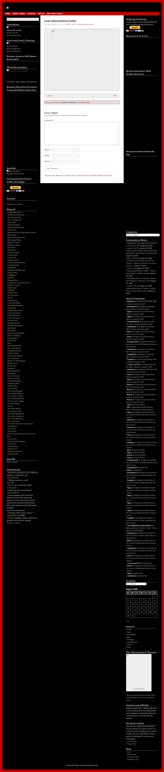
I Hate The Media (14, 303)
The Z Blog (11, 429)
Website (47, 161)
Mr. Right (130, 639)
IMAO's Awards (12, 462)
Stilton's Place (13, 386)
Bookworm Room (14, 245)
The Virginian (12, 426)
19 (142, 608)
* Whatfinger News (14, 212)
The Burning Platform (15, 393)
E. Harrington (12, 488)
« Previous (50, 96)
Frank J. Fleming (18, 14)
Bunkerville (12, 250)
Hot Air (10, 298)
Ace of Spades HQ (14, 220)
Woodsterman (13, 454)
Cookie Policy (132, 741)
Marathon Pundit (14, 323)
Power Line (12, 366)
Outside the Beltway (15, 356)
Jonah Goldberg (13, 493)
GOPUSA (11, 290)
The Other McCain (14, 409)
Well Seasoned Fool (15, 451)
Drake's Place (13, 273)
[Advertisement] (16, 128)
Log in (129, 752)
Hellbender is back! (14, 30)
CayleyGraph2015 (134, 364)
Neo (9, 343)
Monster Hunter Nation (16, 333)
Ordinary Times (13, 353)
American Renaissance (16, 227)
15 (155, 604)
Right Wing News (14, 371)
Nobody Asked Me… (15, 346)
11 (137, 604)
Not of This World (14, 348)
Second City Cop (14, 376)
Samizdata (11, 373)
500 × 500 (71, 24)
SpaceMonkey (132, 642)
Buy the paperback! (14, 35)
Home (8, 14)
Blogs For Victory (14, 242)
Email (47, 155)
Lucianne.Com (13, 320)
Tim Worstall (12, 439)
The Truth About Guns (16, 419)
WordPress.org (132, 759)
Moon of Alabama (14, 336)
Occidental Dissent (14, 351)
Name (47, 150)
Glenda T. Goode (14, 285)
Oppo (129, 632)
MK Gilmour (12, 330)
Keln (128, 637)
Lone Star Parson (14, 318)
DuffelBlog (11, 275)
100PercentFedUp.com (16, 215)
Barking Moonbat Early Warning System (22, 232)
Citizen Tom (12, 257)
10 (133, 604)
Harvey (129, 645)
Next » (115, 96)
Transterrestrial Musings (17, 441)
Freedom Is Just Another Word (19, 283)
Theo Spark (12, 431)
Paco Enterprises (14, 358)
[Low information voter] (82, 60)
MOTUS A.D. (12, 341)
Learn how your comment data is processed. (94, 175)
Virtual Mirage (13, 446)
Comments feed (133, 757)
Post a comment (52, 102)
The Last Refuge (14, 403)
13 (146, 604)
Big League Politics (14, 240)
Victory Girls (12, 444)
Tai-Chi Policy (12, 388)
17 (133, 608)
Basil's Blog (12, 235)
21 (150, 608)
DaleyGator (12, 268)
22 (155, 608)
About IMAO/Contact (55, 14)
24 (133, 612)
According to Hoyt (14, 217)
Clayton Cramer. (13, 260)
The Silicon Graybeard (16, 416)
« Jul (127, 621)
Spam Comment (14, 523)
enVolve (10, 278)
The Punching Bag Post (16, 414)
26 (142, 612)
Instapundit (12, 308)
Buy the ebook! (12, 33)
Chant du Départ (14, 252)
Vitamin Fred (12, 449)
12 (142, 604)
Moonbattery (12, 338)
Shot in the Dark (14, 378)
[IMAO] (8, 8)
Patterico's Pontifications (17, 361)
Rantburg (11, 368)
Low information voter (85, 24)
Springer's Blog (13, 383)
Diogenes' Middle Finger (17, 270)
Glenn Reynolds (12, 478)
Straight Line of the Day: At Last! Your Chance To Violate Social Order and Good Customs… (141, 263)
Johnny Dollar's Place (15, 310)
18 (137, 608)
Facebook (31, 14)
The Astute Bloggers (15, 391)
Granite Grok (12, 293)
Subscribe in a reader (14, 204)
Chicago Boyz (12, 255)
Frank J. (130, 629)
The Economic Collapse (16, 401)
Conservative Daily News (17, 263)
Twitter (41, 14)
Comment (49, 120)
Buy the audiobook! (14, 51)
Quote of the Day (133, 248)
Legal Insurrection (14, 313)
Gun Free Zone (13, 295)
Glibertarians (12, 288)
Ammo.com (12, 230)
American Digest (14, 225)
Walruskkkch (131, 634)
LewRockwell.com (14, 315)
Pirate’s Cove (12, 363)
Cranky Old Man (13, 265)
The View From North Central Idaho (20, 424)
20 (146, 608)
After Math (11, 222)
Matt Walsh (12, 328)
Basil (129, 647)
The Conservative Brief (16, 398)
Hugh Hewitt (12, 300)
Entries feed (131, 754)
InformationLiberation (15, 305)
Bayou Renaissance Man (16, 237)
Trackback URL (83, 102)
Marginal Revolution (15, 325)
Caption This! (131, 268)
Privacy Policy (131, 744)
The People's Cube (14, 411)
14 (151, 604)
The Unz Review (13, 421)
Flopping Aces (13, 280)
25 (137, 612)
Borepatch (11, 247)
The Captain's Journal (15, 396)
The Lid (10, 406)
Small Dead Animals (15, 381)
